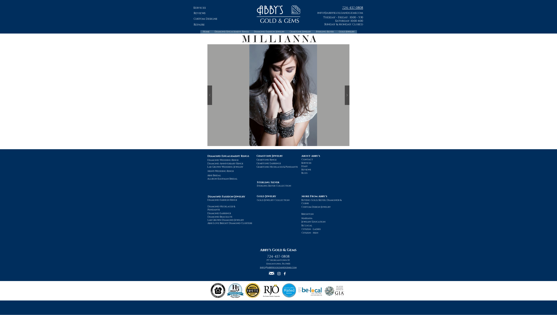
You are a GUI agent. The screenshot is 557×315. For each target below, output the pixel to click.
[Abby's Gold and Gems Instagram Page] (279, 273)
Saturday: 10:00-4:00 (349, 21)
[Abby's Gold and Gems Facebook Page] (285, 273)
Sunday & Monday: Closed (343, 24)
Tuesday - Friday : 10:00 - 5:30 (343, 17)
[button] (340, 13)
